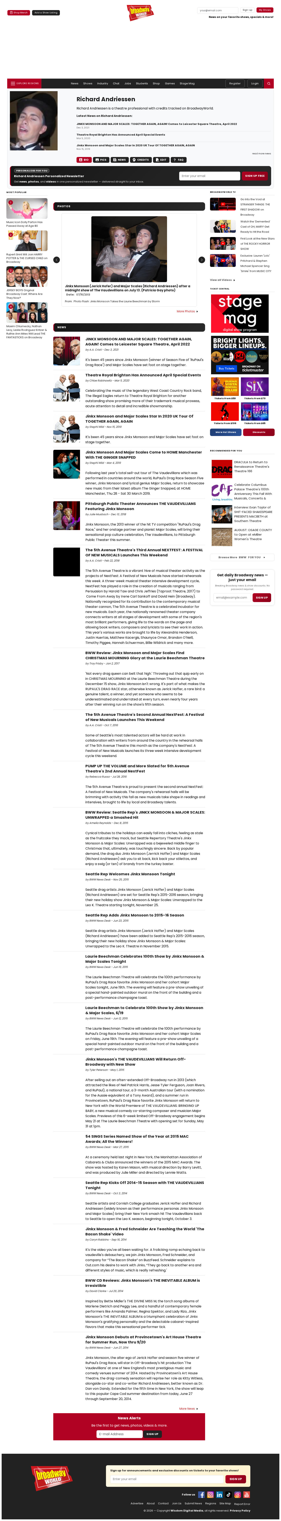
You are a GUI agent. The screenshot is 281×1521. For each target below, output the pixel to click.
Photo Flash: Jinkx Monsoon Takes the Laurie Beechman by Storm (117, 301)
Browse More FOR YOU (239, 557)
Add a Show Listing (46, 12)
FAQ (180, 160)
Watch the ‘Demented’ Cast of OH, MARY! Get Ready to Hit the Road (255, 227)
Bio (86, 160)
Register (235, 83)
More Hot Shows (226, 432)
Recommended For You (226, 450)
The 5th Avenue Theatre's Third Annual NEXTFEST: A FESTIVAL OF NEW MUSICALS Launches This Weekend (144, 552)
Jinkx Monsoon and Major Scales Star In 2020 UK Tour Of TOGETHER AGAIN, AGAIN (136, 145)
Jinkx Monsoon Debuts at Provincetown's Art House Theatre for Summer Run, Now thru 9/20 (143, 1339)
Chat (116, 83)
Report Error (242, 1504)
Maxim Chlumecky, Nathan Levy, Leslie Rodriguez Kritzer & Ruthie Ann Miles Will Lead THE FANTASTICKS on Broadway (26, 322)
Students (142, 83)
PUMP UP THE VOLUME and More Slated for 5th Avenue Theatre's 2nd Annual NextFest (137, 768)
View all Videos (221, 280)
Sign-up (247, 10)
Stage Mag (187, 83)
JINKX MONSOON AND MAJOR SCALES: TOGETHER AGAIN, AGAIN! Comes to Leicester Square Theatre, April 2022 (157, 124)
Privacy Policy (240, 1511)
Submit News (193, 1503)
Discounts (259, 432)
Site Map (225, 1503)
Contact (163, 1503)
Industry (102, 83)
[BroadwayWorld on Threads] (237, 1494)
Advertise (137, 1503)
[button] (269, 83)
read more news (261, 153)
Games (170, 83)
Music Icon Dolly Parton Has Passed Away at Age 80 (24, 214)
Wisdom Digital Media (187, 1511)
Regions (210, 1503)
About (151, 1503)
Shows (87, 83)
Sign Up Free (255, 176)
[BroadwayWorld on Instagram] (210, 1494)
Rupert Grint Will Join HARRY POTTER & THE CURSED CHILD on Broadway (27, 248)
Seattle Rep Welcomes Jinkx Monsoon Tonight (130, 874)
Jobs (127, 83)
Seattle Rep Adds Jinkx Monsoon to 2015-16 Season (134, 915)
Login (255, 83)
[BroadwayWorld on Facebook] (201, 1494)
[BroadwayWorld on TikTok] (228, 1494)
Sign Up (152, 1434)
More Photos (186, 311)
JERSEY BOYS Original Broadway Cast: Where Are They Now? (24, 284)
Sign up (262, 598)
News (75, 83)
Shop (156, 83)
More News (187, 1409)
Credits (143, 160)
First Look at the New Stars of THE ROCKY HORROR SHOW (257, 244)
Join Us (176, 1503)
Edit (163, 160)
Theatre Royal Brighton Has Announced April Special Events (121, 135)
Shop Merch (21, 12)
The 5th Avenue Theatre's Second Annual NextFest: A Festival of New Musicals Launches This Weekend (144, 717)
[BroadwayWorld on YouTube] (246, 1494)
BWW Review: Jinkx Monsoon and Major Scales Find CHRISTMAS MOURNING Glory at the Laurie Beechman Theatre (145, 655)
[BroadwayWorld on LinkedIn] (219, 1494)
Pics (103, 160)
